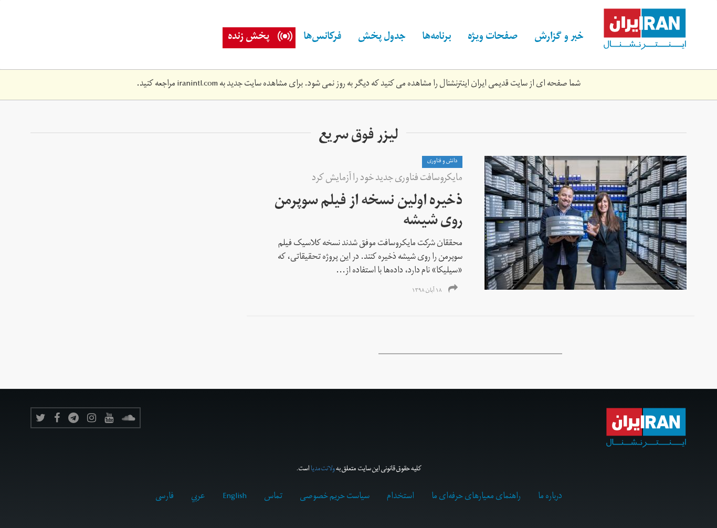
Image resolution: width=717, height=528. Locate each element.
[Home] (639, 29)
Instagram (91, 417)
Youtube (109, 417)
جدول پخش (382, 37)
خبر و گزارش (559, 37)
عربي (198, 497)
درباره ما (550, 497)
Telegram (73, 417)
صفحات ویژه (493, 37)
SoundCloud (129, 417)
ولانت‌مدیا (323, 469)
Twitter (40, 417)
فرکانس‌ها (322, 37)
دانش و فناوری (442, 161)
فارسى (164, 497)
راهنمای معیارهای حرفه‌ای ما (476, 497)
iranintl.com (197, 84)
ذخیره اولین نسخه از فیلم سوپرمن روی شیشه (368, 212)
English (235, 497)
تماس (273, 497)
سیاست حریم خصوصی (335, 497)
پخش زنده (248, 37)
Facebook (57, 417)
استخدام (400, 497)
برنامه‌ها (437, 37)
